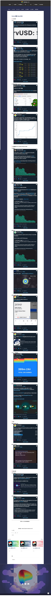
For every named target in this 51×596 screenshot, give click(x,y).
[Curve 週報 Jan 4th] (25, 544)
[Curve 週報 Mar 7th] (13, 544)
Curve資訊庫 (31, 9)
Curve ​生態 (13, 9)
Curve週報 (22, 9)
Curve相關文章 (27, 9)
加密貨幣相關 (36, 9)
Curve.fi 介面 (17, 9)
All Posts (9, 9)
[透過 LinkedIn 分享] (15, 532)
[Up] (48, 593)
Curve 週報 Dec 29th (36, 548)
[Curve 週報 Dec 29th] (37, 544)
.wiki (26, 2)
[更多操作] (38, 14)
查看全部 (42, 539)
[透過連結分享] (17, 532)
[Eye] (22, 2)
